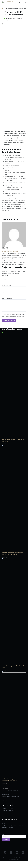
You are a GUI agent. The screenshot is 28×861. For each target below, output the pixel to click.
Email (3, 834)
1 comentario (21, 19)
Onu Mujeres (6, 812)
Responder (15, 251)
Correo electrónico (7, 285)
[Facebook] (5, 852)
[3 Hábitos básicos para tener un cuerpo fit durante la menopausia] (14, 724)
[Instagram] (17, 852)
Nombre (4, 279)
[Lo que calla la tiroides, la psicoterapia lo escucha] (14, 385)
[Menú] (25, 2)
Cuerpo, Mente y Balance (10, 19)
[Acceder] (19, 2)
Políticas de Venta (8, 810)
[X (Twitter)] (11, 852)
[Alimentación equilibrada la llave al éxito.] (14, 611)
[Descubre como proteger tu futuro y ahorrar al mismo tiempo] (14, 498)
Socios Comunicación (14, 859)
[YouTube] (23, 852)
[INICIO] (2, 8)
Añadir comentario (7, 298)
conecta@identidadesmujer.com (10, 796)
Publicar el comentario (9, 320)
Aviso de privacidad (8, 808)
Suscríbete (6, 839)
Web (3, 292)
